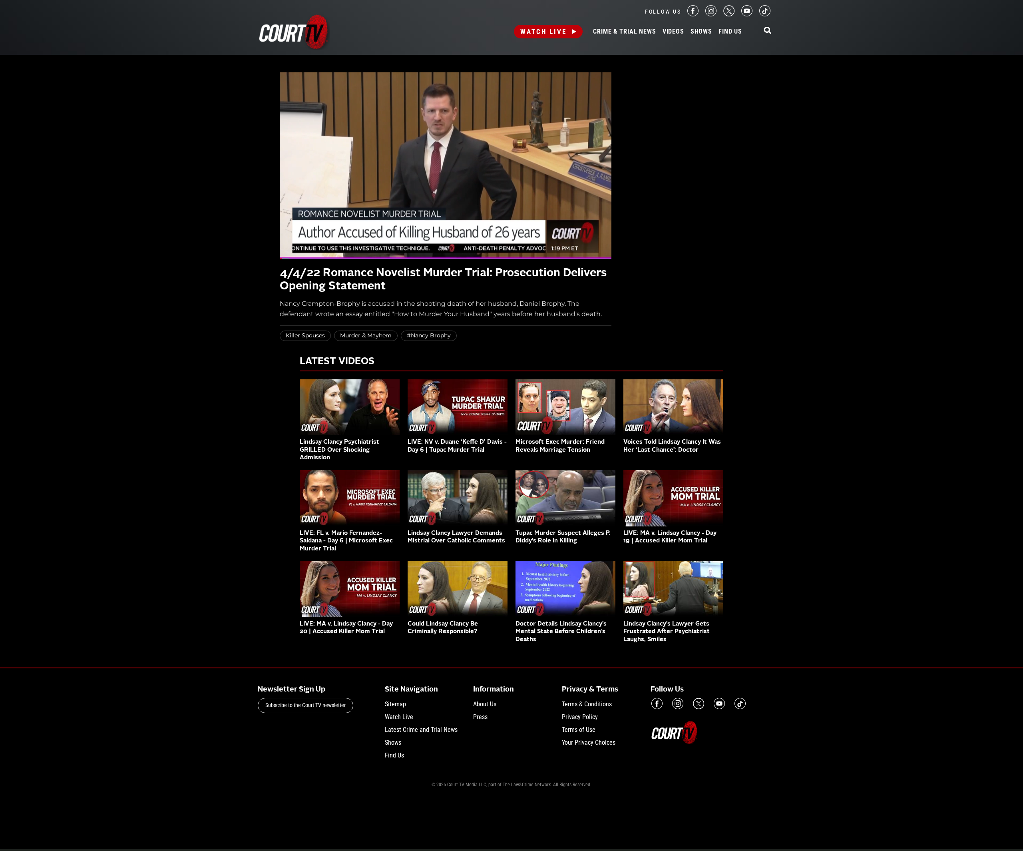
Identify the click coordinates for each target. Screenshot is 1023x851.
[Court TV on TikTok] (764, 14)
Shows (701, 31)
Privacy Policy (580, 717)
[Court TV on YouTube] (746, 14)
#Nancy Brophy (429, 335)
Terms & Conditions (587, 704)
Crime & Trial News (624, 31)
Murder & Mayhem (366, 335)
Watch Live (543, 32)
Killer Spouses (305, 335)
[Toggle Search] (767, 31)
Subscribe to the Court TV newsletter (305, 705)
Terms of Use (578, 729)
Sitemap (395, 704)
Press (480, 717)
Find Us (730, 31)
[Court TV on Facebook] (693, 14)
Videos (673, 31)
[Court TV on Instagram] (710, 14)
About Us (484, 704)
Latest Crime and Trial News (421, 729)
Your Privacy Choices (588, 742)
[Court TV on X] (728, 14)
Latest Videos (337, 362)
